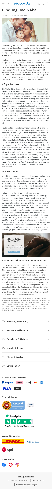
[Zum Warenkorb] (48, 3)
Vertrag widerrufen (26, 476)
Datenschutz (24, 480)
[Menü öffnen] (3, 4)
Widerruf (40, 480)
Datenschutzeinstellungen (26, 485)
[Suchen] (8, 3)
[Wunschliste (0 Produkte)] (43, 3)
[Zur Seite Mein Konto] (38, 3)
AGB (33, 480)
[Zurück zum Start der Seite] (49, 472)
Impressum (12, 480)
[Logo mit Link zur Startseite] (22, 3)
